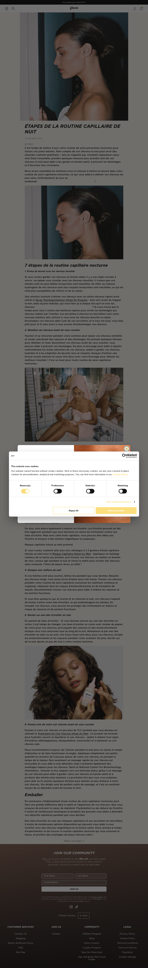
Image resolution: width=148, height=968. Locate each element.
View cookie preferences (118, 502)
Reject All (73, 510)
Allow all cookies (116, 510)
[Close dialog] (126, 448)
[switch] (58, 491)
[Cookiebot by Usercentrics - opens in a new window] (124, 456)
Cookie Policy (120, 474)
